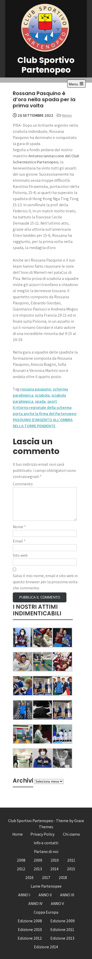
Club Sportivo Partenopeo (46, 64)
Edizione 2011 (62, 929)
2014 (54, 869)
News (67, 115)
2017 (46, 877)
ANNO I (24, 895)
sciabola (42, 395)
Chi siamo (71, 834)
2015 (71, 869)
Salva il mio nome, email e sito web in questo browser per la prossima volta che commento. (45, 582)
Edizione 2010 (30, 929)
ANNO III (67, 895)
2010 (55, 860)
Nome (19, 526)
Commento (23, 484)
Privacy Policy (42, 834)
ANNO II (45, 895)
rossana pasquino (35, 389)
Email (19, 541)
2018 (63, 877)
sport (52, 401)
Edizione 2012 (30, 938)
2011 (71, 860)
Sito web (20, 555)
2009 (38, 860)
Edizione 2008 (30, 921)
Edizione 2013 (62, 938)
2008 (21, 860)
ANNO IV (35, 903)
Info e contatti (46, 843)
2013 (38, 869)
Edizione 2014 (46, 947)
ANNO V (57, 903)
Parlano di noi (46, 851)
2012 (21, 869)
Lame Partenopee (46, 886)
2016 (29, 877)
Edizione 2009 (62, 921)
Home (17, 834)
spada (40, 401)
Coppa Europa (46, 912)
